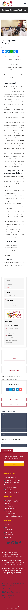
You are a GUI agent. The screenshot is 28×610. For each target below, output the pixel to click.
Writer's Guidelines (10, 513)
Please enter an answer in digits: (10, 439)
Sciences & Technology (12, 487)
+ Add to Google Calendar (14, 354)
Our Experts (8, 511)
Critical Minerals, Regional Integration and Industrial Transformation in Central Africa (12, 555)
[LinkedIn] (17, 542)
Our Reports (8, 503)
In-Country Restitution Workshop (13, 376)
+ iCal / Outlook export (14, 358)
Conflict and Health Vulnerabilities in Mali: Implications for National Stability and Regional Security (14, 570)
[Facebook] (20, 542)
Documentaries (9, 532)
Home (4, 15)
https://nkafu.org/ (11, 337)
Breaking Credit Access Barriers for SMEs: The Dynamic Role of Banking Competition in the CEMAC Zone (13, 563)
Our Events (8, 15)
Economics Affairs (10, 478)
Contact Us (8, 537)
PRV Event (15, 399)
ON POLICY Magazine (12, 492)
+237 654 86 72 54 (14, 328)
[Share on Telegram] (17, 389)
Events (7, 524)
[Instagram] (13, 542)
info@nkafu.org (11, 333)
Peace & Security (10, 490)
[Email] (20, 389)
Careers (7, 527)
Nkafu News (9, 530)
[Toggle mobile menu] (25, 3)
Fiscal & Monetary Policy (12, 501)
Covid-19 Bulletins (10, 508)
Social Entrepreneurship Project (10, 379)
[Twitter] (9, 542)
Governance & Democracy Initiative (12, 484)
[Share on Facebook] (7, 389)
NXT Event (12, 404)
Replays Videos (9, 535)
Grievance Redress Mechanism (14, 516)
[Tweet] (10, 389)
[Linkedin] (13, 389)
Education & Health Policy (13, 480)
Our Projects (9, 506)
